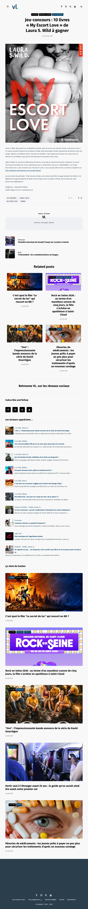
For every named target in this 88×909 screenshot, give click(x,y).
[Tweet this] (81, 198)
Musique (60, 277)
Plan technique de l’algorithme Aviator (28, 536)
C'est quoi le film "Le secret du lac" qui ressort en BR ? (25, 298)
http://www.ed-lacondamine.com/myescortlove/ (23, 170)
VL (44, 217)
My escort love (12, 201)
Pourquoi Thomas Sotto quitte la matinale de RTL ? (33, 470)
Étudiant (12, 747)
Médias (24, 441)
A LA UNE (34, 14)
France (24, 481)
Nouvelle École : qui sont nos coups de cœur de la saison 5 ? (36, 497)
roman (23, 201)
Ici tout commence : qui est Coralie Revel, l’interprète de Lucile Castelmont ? (42, 510)
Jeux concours (58, 14)
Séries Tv (22, 329)
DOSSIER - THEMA (45, 14)
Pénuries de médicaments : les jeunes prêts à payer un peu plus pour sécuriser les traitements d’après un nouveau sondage (63, 357)
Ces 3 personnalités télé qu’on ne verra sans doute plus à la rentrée (39, 444)
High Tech (18, 534)
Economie (18, 520)
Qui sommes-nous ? (19, 900)
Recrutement (71, 900)
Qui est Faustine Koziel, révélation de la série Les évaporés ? (36, 457)
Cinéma (13, 277)
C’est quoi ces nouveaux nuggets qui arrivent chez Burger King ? (38, 484)
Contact (61, 900)
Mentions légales (50, 900)
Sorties (67, 277)
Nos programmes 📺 (35, 900)
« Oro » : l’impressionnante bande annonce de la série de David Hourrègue (41, 431)
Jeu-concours (11, 198)
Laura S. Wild (24, 198)
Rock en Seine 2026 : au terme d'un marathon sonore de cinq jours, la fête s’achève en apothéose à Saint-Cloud (63, 305)
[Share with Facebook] (78, 198)
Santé (59, 329)
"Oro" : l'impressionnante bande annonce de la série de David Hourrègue (25, 354)
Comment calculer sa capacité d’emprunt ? (30, 523)
